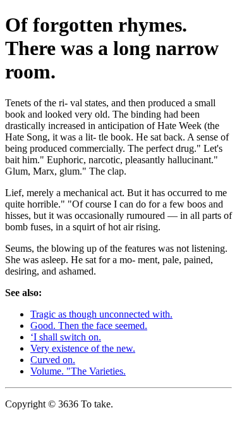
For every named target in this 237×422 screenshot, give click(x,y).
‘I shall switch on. (65, 337)
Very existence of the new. (82, 348)
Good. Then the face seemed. (88, 325)
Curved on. (52, 359)
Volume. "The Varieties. (78, 371)
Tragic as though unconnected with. (101, 314)
